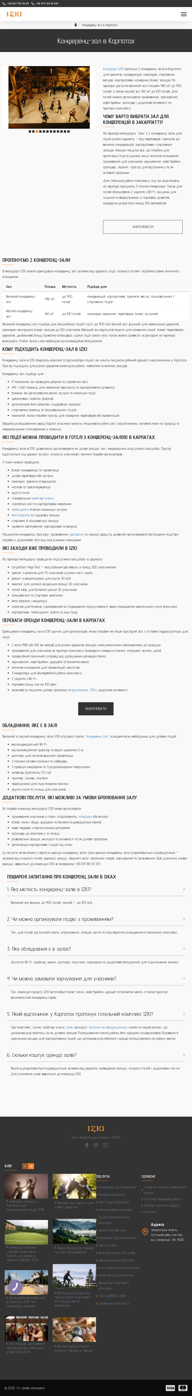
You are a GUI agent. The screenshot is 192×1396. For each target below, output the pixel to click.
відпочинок (80, 690)
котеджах (85, 816)
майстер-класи (42, 498)
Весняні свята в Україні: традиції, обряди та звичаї (73, 1348)
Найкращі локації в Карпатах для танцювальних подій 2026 (25, 1205)
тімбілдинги (20, 509)
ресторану (77, 534)
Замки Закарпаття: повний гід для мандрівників (74, 1250)
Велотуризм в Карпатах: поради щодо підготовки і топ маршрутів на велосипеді (73, 1299)
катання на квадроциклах (108, 1027)
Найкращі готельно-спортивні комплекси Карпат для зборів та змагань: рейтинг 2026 (22, 1253)
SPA (93, 690)
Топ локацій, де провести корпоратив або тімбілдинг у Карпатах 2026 (26, 1347)
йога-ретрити (21, 515)
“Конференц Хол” (97, 736)
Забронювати (143, 227)
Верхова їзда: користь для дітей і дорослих (74, 1205)
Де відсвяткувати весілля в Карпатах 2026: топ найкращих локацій (26, 1301)
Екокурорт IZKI (113, 69)
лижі (69, 1027)
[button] (30, 131)
